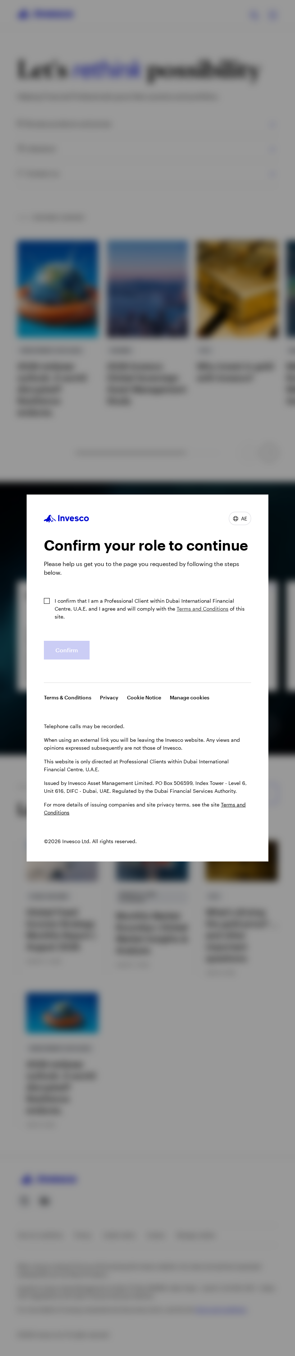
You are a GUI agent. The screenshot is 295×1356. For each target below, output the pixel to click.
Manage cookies (189, 697)
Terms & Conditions (67, 697)
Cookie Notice (144, 697)
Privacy (109, 697)
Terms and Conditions (202, 609)
